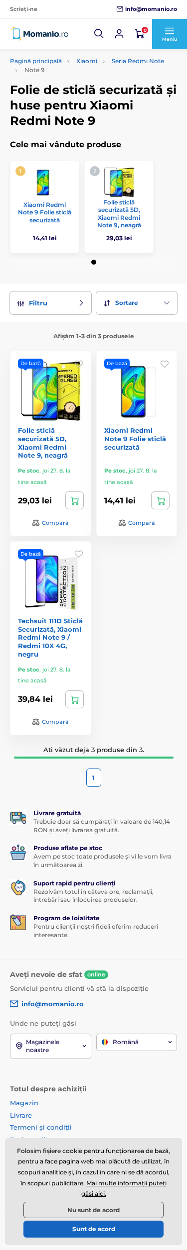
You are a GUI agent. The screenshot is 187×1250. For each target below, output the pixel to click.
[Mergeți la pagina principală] (40, 34)
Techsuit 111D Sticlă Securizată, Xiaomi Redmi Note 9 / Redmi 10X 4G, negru (50, 638)
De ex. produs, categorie (72, 67)
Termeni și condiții (41, 1127)
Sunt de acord (93, 1229)
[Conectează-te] (119, 34)
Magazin (24, 1103)
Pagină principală (36, 61)
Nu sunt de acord (93, 1210)
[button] (99, 34)
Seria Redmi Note (138, 61)
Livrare (21, 1115)
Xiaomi (86, 61)
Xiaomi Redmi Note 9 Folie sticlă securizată (44, 212)
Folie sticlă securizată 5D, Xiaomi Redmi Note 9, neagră (119, 213)
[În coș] (74, 500)
